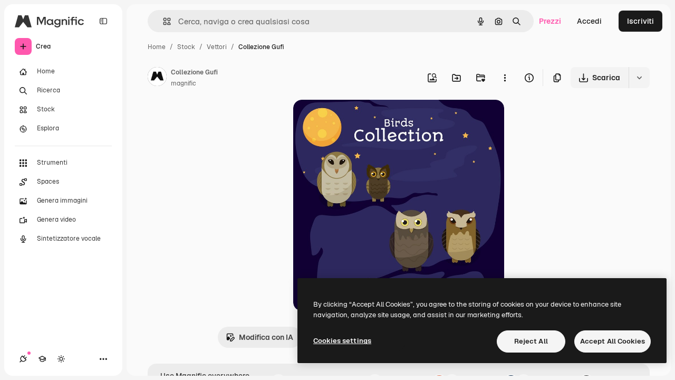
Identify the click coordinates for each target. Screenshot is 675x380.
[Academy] (42, 358)
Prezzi (550, 21)
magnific (183, 83)
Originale (363, 120)
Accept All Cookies (612, 341)
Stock (186, 47)
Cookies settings (342, 340)
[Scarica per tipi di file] (639, 77)
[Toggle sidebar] (103, 21)
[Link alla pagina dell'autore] (157, 78)
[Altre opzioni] (504, 77)
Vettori (217, 47)
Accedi (589, 21)
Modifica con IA (266, 337)
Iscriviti (640, 21)
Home (157, 47)
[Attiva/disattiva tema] (61, 358)
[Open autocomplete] (162, 21)
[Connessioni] (23, 358)
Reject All (531, 341)
